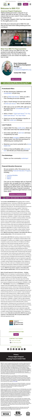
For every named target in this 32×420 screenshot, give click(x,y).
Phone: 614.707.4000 (15, 340)
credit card (13, 120)
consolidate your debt (22, 108)
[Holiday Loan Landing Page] (16, 84)
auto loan (21, 133)
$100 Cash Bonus (10, 103)
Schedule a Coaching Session (17, 194)
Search (28, 1)
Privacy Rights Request (16, 357)
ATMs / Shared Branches (11, 1)
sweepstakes (8, 93)
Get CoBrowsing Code (16, 342)
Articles (9, 177)
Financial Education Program (22, 171)
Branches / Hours (21, 1)
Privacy (16, 354)
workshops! (24, 158)
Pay (20, 4)
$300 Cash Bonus (13, 97)
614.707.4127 (18, 68)
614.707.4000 (14, 381)
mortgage (16, 137)
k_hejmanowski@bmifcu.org (22, 70)
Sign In (25, 4)
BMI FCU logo (6, 4)
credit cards (21, 128)
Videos (9, 178)
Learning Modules (12, 175)
